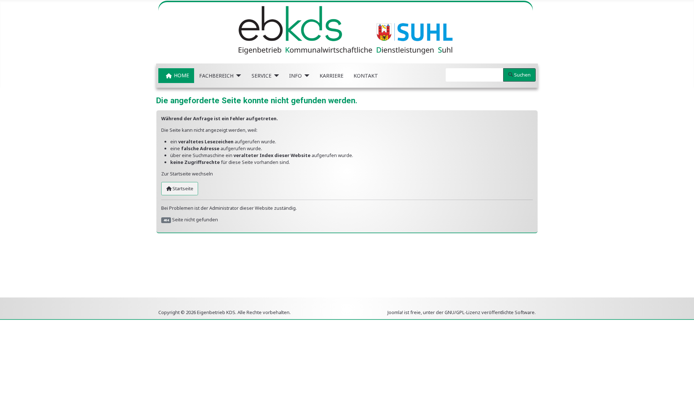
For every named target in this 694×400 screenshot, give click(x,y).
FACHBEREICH (216, 75)
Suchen (522, 74)
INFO (295, 75)
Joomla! (395, 312)
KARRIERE (331, 75)
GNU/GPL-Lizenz (462, 312)
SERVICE (261, 75)
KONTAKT (366, 75)
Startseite (182, 188)
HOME (181, 75)
